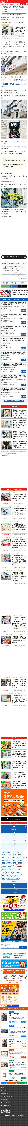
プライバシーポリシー (7, 1102)
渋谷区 (14, 860)
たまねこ (9, 455)
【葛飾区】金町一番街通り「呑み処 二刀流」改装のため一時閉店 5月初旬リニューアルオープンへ (20, 30)
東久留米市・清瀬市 (16, 869)
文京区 (13, 857)
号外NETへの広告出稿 (7, 1096)
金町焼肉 (15, 453)
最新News (12, 4)
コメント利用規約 (23, 278)
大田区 (14, 863)
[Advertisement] (14, 473)
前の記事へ (6, 283)
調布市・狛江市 (5, 869)
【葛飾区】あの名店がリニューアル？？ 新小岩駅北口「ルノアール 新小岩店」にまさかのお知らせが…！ (19, 683)
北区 (8, 857)
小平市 (3, 872)
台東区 (3, 857)
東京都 (20, 14)
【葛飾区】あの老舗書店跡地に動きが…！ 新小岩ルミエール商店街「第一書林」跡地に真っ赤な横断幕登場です (19, 543)
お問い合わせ (5, 1099)
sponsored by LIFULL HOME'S (18, 1008)
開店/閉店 (23, 4)
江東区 (21, 852)
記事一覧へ (14, 283)
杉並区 (8, 860)
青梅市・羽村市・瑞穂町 (13, 878)
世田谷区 (20, 860)
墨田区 (8, 855)
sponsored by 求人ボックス (19, 299)
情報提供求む (5, 1093)
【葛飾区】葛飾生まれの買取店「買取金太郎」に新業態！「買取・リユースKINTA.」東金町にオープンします (19, 765)
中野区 (3, 860)
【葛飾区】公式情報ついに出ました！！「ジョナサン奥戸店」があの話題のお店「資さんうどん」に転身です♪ (19, 576)
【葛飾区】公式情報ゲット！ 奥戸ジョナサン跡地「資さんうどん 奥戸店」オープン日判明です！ (19, 512)
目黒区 (3, 863)
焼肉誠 (3, 453)
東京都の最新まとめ (6, 852)
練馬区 (24, 857)
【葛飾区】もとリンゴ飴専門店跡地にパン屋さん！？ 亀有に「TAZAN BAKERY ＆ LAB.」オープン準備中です (19, 755)
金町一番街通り (9, 453)
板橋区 (18, 857)
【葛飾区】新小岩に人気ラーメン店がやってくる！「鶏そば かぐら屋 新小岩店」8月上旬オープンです (19, 699)
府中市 (8, 872)
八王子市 (19, 875)
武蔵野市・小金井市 (6, 866)
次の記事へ (22, 283)
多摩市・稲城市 (5, 875)
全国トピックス (4, 4)
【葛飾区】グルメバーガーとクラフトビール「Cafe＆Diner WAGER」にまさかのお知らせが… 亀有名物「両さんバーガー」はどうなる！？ (19, 623)
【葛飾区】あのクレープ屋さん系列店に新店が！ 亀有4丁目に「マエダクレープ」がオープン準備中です (19, 527)
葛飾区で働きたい (8, 299)
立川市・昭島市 (16, 872)
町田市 (3, 878)
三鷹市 (17, 866)
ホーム (3, 1087)
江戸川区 (16, 852)
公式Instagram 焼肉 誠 (7, 181)
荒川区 (19, 855)
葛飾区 (3, 855)
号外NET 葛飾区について (7, 1105)
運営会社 (4, 1090)
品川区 (8, 863)
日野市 (13, 875)
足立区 (14, 855)
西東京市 (20, 863)
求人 (18, 4)
